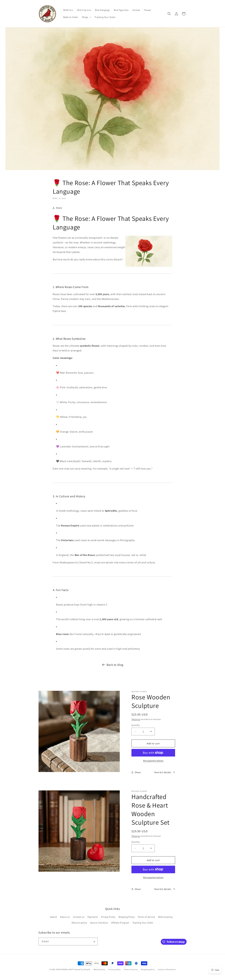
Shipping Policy (126, 916)
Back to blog (115, 665)
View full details (162, 772)
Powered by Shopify (81, 969)
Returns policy (79, 922)
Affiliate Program (120, 922)
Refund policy (165, 916)
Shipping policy (148, 969)
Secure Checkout (99, 922)
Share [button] (59, 207)
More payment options (153, 760)
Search (53, 916)
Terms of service (131, 969)
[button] (86, 17)
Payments (92, 916)
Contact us (78, 916)
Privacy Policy (108, 916)
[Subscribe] (94, 942)
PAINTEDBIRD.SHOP (64, 969)
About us (65, 916)
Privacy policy (114, 969)
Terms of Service (146, 916)
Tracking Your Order (142, 922)
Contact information (167, 969)
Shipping (135, 719)
